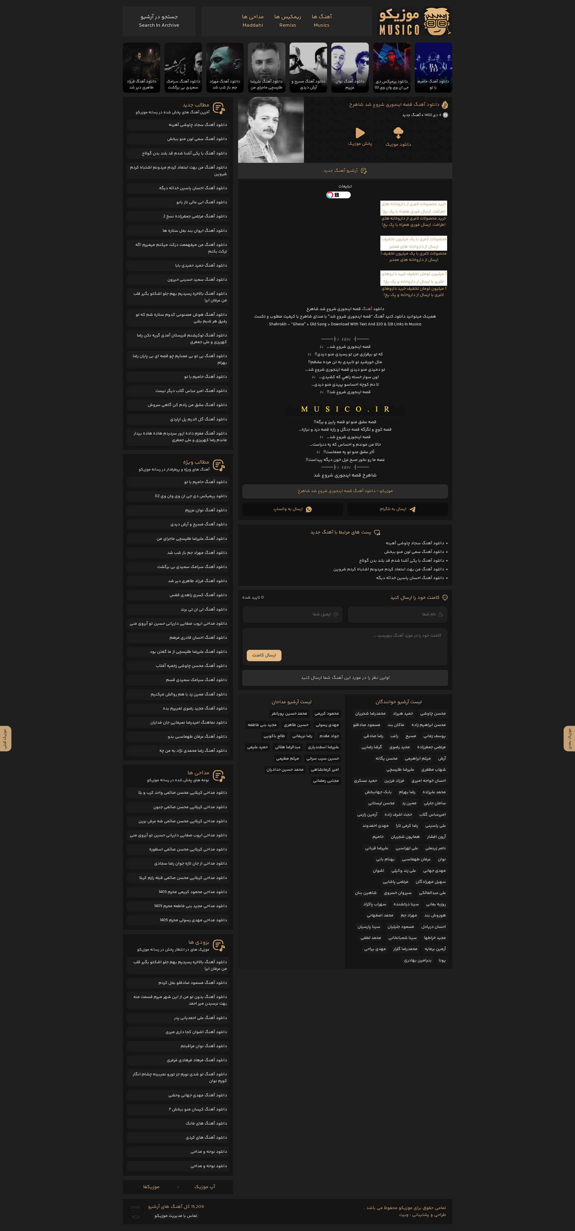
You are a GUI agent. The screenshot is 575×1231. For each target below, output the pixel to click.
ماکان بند (396, 725)
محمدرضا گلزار (405, 949)
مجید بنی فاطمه (262, 725)
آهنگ (367, 309)
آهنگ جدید (411, 115)
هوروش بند (435, 915)
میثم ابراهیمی (418, 758)
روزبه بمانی (436, 904)
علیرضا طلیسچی (400, 769)
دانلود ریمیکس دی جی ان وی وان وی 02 (191, 496)
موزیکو (386, 491)
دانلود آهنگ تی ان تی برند (204, 609)
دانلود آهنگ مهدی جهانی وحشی (197, 1095)
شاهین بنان (366, 893)
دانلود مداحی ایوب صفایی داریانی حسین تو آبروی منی (178, 623)
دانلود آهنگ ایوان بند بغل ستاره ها (195, 231)
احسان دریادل (433, 927)
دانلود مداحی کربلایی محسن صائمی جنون (190, 807)
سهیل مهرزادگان (431, 882)
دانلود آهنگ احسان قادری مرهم (198, 638)
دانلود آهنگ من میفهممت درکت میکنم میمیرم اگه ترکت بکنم (181, 248)
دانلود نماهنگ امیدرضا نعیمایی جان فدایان (188, 722)
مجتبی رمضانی (326, 781)
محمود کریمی (326, 713)
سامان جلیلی (435, 803)
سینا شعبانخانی (402, 938)
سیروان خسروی (398, 893)
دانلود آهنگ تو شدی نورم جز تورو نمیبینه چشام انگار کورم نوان (180, 1077)
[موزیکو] (415, 21)
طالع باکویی (274, 736)
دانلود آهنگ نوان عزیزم (206, 510)
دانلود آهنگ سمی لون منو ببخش (414, 552)
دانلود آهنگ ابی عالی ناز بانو (201, 202)
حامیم (378, 837)
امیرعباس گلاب (432, 814)
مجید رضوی (399, 747)
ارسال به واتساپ (288, 509)
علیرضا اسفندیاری (323, 747)
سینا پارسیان (369, 927)
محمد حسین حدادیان (285, 769)
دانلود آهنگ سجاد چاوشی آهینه (415, 543)
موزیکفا (151, 1187)
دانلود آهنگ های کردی (206, 1137)
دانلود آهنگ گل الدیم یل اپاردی (198, 419)
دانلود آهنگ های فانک (206, 1123)
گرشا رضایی (371, 747)
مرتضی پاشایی (395, 882)
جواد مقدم (329, 736)
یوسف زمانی (434, 736)
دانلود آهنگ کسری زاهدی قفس (198, 595)
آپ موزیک (204, 1187)
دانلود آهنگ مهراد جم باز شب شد (197, 553)
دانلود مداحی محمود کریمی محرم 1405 (193, 892)
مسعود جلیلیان (401, 927)
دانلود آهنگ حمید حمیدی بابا (201, 265)
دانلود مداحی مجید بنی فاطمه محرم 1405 (190, 906)
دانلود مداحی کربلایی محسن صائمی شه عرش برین (182, 821)
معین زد (409, 803)
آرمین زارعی (367, 814)
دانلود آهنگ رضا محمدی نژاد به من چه (193, 751)
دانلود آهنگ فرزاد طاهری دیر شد (197, 581)
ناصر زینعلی (435, 848)
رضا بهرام (407, 792)
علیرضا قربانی (376, 848)
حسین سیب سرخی (322, 758)
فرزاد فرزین (394, 781)
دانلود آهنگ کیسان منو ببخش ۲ (198, 1109)
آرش (442, 758)
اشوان (378, 871)
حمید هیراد (403, 713)
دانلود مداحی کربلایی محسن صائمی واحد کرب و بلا (182, 793)
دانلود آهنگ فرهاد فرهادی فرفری (197, 1060)
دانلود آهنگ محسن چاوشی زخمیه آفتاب (191, 666)
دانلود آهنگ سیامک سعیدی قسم (196, 680)
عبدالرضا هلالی (288, 747)
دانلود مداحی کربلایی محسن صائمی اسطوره (188, 849)
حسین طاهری (296, 725)
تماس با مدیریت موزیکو (176, 1216)
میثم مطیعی (287, 758)
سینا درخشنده (406, 904)
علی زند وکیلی (403, 871)
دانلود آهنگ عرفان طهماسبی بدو (197, 737)
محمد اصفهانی (380, 915)
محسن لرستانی (381, 803)
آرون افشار (436, 837)
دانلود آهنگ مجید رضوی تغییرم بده (195, 708)
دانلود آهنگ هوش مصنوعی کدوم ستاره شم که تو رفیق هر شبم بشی (181, 318)
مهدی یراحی (375, 949)
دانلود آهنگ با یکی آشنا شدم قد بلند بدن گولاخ (401, 560)
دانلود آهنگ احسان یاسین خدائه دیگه (410, 578)
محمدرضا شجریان (370, 713)
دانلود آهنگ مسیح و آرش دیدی (198, 524)
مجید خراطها (435, 938)
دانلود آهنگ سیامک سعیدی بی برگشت (192, 567)
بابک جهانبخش (378, 792)
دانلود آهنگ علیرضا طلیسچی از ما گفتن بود (188, 652)
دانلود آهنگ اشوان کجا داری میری (196, 1032)
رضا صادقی (373, 736)
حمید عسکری (365, 781)
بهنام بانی (385, 859)
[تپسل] (345, 194)
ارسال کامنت (264, 655)
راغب (394, 736)
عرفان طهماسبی (416, 859)
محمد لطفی (371, 938)
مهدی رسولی (327, 725)
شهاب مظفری (433, 769)
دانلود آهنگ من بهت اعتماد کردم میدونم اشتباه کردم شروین (388, 569)
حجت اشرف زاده (398, 814)
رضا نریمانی (302, 736)
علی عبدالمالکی (432, 893)
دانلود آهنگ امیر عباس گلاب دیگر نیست (191, 391)
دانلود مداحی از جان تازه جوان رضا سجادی (190, 863)
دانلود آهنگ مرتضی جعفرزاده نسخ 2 (195, 216)
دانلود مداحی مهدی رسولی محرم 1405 (193, 920)
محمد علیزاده (434, 792)
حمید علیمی (257, 747)
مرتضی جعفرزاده (431, 747)
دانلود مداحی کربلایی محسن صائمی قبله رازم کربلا (183, 878)
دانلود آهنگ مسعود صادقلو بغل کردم (192, 983)
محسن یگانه (387, 758)
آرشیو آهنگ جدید (340, 170)
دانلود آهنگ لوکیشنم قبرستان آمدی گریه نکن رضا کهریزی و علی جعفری (182, 338)
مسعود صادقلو (366, 725)
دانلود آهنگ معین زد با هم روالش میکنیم (189, 694)
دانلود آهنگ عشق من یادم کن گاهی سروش (187, 405)
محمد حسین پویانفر (289, 713)
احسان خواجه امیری (428, 781)
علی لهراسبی (407, 848)
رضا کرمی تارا (407, 826)
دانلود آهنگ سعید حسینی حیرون (197, 279)
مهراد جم (409, 915)
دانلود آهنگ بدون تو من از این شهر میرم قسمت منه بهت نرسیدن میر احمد (180, 1000)
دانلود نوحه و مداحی (208, 1152)
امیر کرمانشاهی (325, 769)
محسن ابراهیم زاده (428, 725)
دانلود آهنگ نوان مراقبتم (204, 1046)
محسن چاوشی (433, 713)
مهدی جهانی (434, 871)
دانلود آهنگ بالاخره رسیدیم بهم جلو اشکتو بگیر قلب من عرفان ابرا (180, 297)
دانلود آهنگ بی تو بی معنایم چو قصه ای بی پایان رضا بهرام (180, 359)
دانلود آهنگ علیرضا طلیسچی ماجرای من (192, 539)
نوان (442, 859)
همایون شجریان (405, 837)
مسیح (410, 736)
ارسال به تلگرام (393, 509)
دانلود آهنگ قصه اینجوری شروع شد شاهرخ (394, 105)
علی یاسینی (435, 826)
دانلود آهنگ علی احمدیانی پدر (200, 1018)
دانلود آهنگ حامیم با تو (205, 377)
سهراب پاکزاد (374, 904)
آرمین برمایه (435, 949)
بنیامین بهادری (418, 960)
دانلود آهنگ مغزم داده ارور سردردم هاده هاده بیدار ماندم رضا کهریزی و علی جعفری (180, 437)
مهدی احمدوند (375, 826)
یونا (442, 960)
